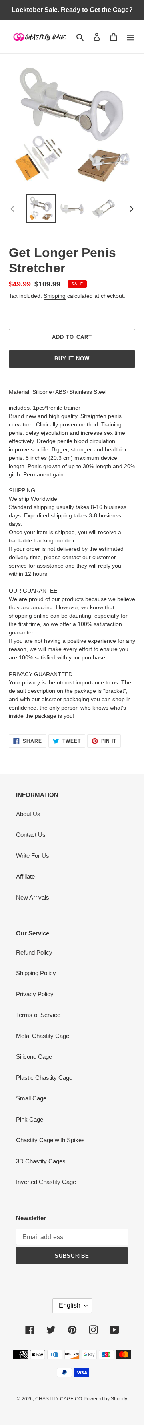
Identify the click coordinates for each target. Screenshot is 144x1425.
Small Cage (31, 1098)
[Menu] (130, 36)
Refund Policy (34, 952)
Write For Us (32, 855)
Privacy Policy (35, 994)
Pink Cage (29, 1119)
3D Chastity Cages (41, 1161)
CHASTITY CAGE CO (58, 1399)
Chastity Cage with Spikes (50, 1140)
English (69, 1305)
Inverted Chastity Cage (46, 1181)
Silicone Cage (34, 1056)
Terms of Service (38, 1014)
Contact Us (31, 834)
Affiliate (25, 876)
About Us (28, 814)
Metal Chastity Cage (42, 1035)
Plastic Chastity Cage (44, 1077)
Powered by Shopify (105, 1399)
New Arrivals (32, 897)
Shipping (55, 296)
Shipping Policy (36, 973)
